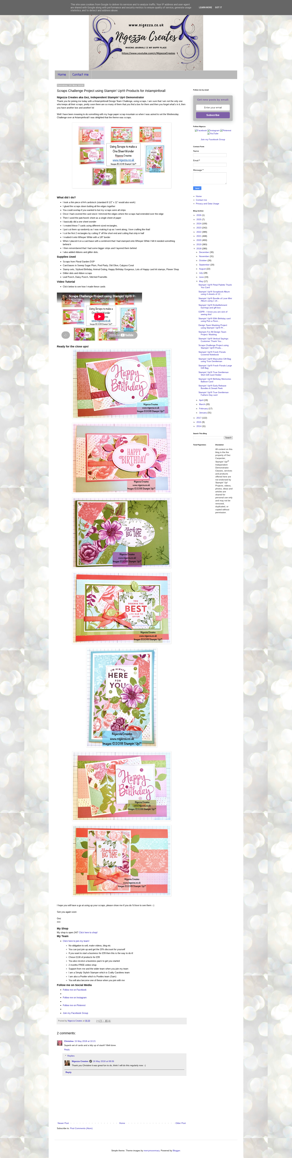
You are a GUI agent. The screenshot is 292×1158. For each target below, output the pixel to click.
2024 (199, 223)
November (204, 256)
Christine (69, 1041)
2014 (199, 426)
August (202, 269)
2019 (199, 244)
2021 (199, 236)
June (201, 277)
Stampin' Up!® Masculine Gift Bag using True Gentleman (214, 360)
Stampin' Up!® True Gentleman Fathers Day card (213, 393)
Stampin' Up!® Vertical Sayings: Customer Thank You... (213, 339)
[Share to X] (103, 1021)
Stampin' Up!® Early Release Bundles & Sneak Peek (212, 386)
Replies (71, 1056)
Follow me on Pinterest (74, 1005)
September (204, 264)
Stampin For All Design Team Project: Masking (212, 333)
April (201, 400)
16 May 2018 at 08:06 (103, 1061)
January (203, 412)
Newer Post (63, 1123)
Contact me (80, 74)
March (202, 404)
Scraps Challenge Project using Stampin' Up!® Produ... (213, 346)
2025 (199, 219)
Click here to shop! (88, 932)
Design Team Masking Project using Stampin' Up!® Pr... (212, 326)
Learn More (205, 7)
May (201, 281)
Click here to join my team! (76, 941)
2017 (199, 418)
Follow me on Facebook (75, 989)
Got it (218, 7)
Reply (67, 1049)
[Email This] (97, 1021)
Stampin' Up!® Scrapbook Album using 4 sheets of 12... (214, 292)
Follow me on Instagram (75, 997)
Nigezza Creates (80, 1061)
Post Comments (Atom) (81, 1128)
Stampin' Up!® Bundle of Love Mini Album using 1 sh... (215, 299)
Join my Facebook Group (75, 1013)
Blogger (176, 1150)
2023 (199, 227)
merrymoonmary (152, 1150)
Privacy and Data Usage (207, 203)
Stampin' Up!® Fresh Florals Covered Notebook (212, 353)
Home (62, 74)
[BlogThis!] (100, 1021)
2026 (199, 215)
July (201, 273)
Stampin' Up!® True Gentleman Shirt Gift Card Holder (213, 373)
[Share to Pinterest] (109, 1021)
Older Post (181, 1123)
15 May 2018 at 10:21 (85, 1041)
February (204, 408)
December (204, 252)
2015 (199, 422)
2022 (199, 232)
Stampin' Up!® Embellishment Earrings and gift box (212, 306)
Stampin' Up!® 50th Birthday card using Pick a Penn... (214, 319)
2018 (199, 248)
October (203, 260)
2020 (199, 240)
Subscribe (212, 115)
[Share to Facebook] (106, 1021)
